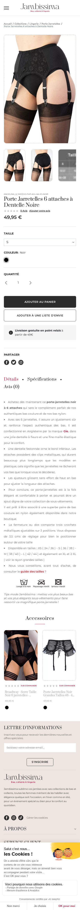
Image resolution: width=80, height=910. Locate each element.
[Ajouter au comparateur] (33, 641)
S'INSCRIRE (40, 762)
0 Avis (23, 210)
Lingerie (34, 24)
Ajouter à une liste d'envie (40, 315)
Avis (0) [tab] (11, 387)
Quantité (11, 274)
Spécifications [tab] (42, 379)
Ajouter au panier (40, 302)
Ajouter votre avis (39, 210)
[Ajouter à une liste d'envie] (33, 634)
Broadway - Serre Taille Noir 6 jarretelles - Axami (20, 693)
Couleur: (15, 252)
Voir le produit (21, 671)
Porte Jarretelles (51, 24)
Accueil (8, 24)
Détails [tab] (11, 379)
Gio (65, 431)
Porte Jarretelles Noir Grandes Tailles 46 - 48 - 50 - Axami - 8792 (58, 693)
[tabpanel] (40, 501)
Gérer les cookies (37, 817)
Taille (9, 233)
